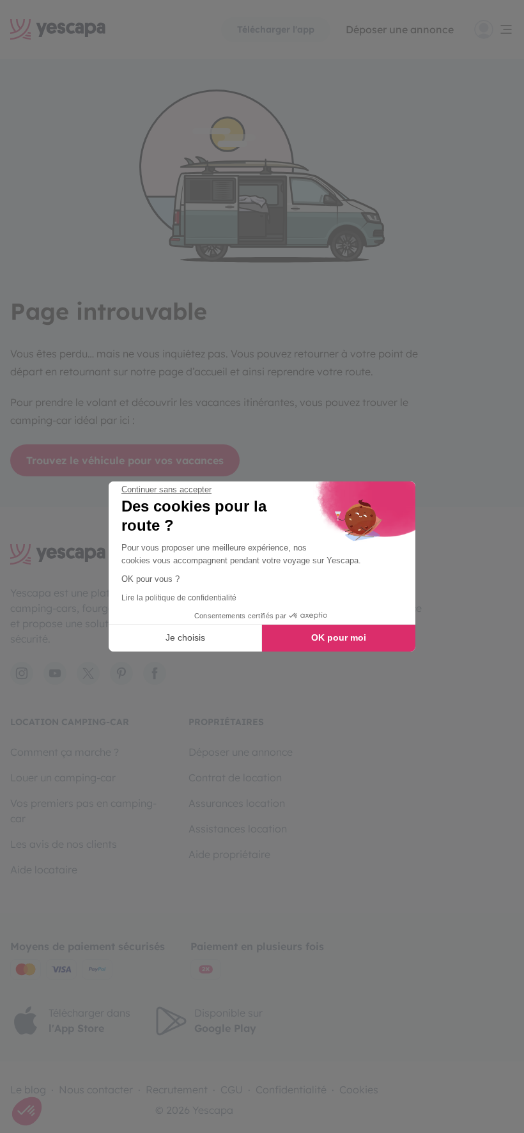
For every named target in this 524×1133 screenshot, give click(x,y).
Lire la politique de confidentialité (178, 597)
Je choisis (185, 637)
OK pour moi (338, 637)
